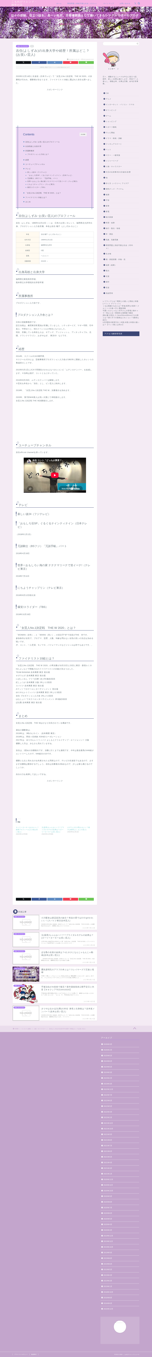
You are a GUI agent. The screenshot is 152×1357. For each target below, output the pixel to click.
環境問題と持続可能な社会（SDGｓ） (82, 3)
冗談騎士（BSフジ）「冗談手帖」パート (42, 178)
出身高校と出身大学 (33, 146)
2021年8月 (108, 1140)
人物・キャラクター (22, 46)
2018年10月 (108, 1292)
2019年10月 (108, 1247)
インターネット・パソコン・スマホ (120, 104)
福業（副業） (111, 265)
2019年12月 (108, 1236)
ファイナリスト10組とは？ (36, 197)
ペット (108, 149)
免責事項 (33, 1354)
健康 (107, 195)
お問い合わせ (125, 3)
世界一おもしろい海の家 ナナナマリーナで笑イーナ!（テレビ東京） (53, 181)
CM (107, 93)
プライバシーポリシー (21, 1354)
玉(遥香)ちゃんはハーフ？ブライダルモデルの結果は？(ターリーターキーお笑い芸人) (53, 829)
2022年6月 (108, 1100)
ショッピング (111, 121)
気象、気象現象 (112, 240)
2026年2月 (108, 1050)
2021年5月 (108, 1157)
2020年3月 (108, 1230)
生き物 (108, 254)
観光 (107, 271)
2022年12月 (108, 1089)
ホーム (59, 3)
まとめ (28, 202)
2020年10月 (108, 1191)
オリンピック (111, 110)
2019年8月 (108, 1258)
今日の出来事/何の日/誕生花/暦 (118, 172)
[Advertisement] (55, 106)
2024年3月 (108, 1072)
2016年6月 (108, 1303)
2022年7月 (108, 1095)
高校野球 (109, 293)
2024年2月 (108, 1078)
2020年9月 (108, 1196)
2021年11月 (108, 1123)
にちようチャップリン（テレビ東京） (41, 184)
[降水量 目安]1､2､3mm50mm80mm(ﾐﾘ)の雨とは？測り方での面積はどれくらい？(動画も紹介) (121, 317)
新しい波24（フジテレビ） (37, 172)
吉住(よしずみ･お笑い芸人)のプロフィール (42, 142)
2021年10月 (108, 1129)
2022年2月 (108, 1117)
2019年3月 (108, 1281)
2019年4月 (108, 1275)
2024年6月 (108, 1061)
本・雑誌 (109, 234)
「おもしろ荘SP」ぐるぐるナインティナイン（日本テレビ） (50, 175)
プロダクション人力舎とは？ (38, 154)
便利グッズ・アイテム (115, 189)
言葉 (107, 276)
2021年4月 (108, 1162)
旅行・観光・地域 (113, 228)
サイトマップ (108, 3)
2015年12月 (108, 1309)
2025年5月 (108, 1056)
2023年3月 (108, 1084)
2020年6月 (108, 1213)
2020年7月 (108, 1208)
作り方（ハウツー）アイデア (117, 183)
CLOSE (83, 134)
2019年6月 (108, 1264)
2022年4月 (108, 1112)
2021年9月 (108, 1134)
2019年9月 (108, 1252)
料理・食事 (110, 223)
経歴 (27, 160)
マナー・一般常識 (113, 155)
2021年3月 (108, 1168)
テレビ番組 (110, 133)
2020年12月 (108, 1179)
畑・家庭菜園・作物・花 (115, 259)
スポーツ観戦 (111, 127)
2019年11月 (108, 1241)
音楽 (107, 287)
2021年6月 (108, 1151)
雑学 (107, 282)
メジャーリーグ (112, 161)
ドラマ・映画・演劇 (114, 138)
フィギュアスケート (114, 144)
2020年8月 (108, 1202)
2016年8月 (108, 1298)
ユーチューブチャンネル (35, 164)
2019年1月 (108, 1286)
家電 (107, 211)
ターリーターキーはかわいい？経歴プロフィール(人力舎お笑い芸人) (27, 829)
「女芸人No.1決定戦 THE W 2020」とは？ (43, 193)
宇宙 (107, 200)
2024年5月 (108, 1067)
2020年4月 (108, 1224)
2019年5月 (108, 1269)
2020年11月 (108, 1185)
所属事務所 (29, 151)
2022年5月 (108, 1106)
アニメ (108, 99)
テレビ (28, 169)
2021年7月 (108, 1146)
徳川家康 (109, 217)
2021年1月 (108, 1174)
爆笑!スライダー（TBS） (36, 187)
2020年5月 (108, 1219)
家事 (107, 206)
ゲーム (108, 116)
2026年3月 (108, 1044)
